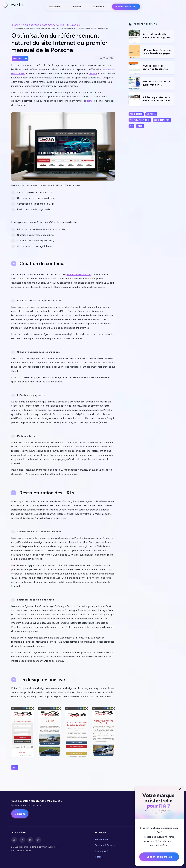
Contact (20, 813)
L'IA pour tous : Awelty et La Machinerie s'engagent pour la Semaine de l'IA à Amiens (157, 52)
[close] (179, 789)
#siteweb (151, 114)
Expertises (98, 6)
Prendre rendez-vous (126, 6)
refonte (93, 73)
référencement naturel (79, 274)
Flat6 (90, 100)
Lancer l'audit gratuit (159, 856)
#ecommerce (136, 114)
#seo (140, 126)
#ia (131, 126)
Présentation (101, 839)
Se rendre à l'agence (105, 845)
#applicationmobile (139, 120)
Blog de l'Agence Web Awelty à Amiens (44, 25)
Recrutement (101, 851)
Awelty (18, 25)
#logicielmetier (161, 120)
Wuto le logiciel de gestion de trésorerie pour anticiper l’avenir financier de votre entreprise (154, 67)
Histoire (99, 856)
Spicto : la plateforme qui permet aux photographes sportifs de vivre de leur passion (157, 99)
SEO (14, 768)
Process (77, 6)
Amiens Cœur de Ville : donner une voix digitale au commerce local (156, 36)
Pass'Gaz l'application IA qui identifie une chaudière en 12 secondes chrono (157, 83)
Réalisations (55, 6)
